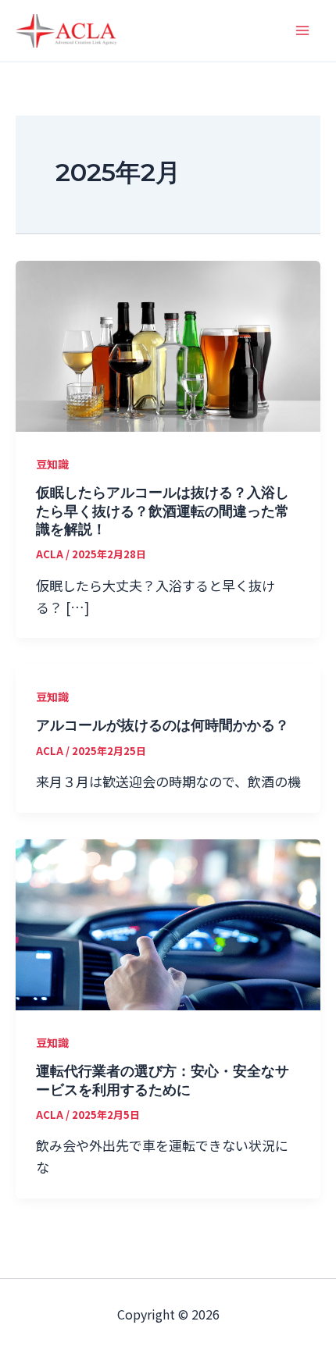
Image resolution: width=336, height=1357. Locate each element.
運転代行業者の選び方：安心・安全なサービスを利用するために (162, 1080)
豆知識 (52, 464)
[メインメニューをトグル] (303, 30)
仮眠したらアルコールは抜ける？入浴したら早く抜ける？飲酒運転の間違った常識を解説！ (162, 511)
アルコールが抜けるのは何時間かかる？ (162, 725)
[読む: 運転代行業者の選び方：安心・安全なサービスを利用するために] (168, 922)
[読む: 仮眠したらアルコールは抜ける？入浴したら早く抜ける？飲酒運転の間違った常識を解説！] (168, 344)
